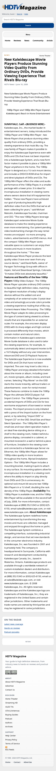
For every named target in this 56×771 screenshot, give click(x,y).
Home (7, 40)
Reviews (17, 40)
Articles (50, 40)
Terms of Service (12, 743)
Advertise (9, 686)
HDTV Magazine (15, 656)
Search (28, 25)
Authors (8, 722)
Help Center (10, 735)
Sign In (19, 14)
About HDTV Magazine (15, 682)
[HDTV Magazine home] (24, 7)
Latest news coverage (13, 624)
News (26, 40)
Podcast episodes (11, 632)
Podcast (8, 718)
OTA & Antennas (12, 710)
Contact (17, 762)
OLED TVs (9, 707)
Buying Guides (11, 714)
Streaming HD (11, 702)
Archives (9, 726)
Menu (28, 35)
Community (38, 40)
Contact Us (10, 690)
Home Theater (44, 55)
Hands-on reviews (12, 628)
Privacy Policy (11, 739)
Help (26, 14)
